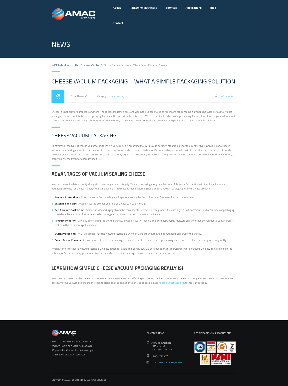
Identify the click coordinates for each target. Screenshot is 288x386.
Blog (213, 7)
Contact (118, 23)
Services (171, 7)
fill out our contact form (172, 282)
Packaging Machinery (143, 7)
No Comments (226, 96)
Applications (194, 7)
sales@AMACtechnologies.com (167, 362)
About (117, 7)
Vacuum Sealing (116, 96)
